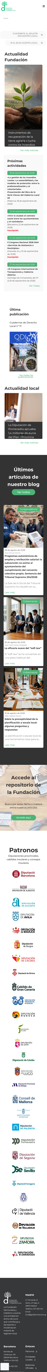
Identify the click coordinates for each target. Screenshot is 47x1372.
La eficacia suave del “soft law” (23, 648)
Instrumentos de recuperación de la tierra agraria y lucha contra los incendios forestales (22, 141)
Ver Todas (34, 285)
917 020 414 (38, 1309)
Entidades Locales (30, 1358)
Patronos (29, 1351)
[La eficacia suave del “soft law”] (23, 598)
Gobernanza (30, 601)
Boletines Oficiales (30, 1366)
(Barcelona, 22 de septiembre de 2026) (23, 222)
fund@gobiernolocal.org (35, 1315)
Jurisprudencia (28, 509)
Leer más (10, 592)
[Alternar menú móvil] (44, 6)
